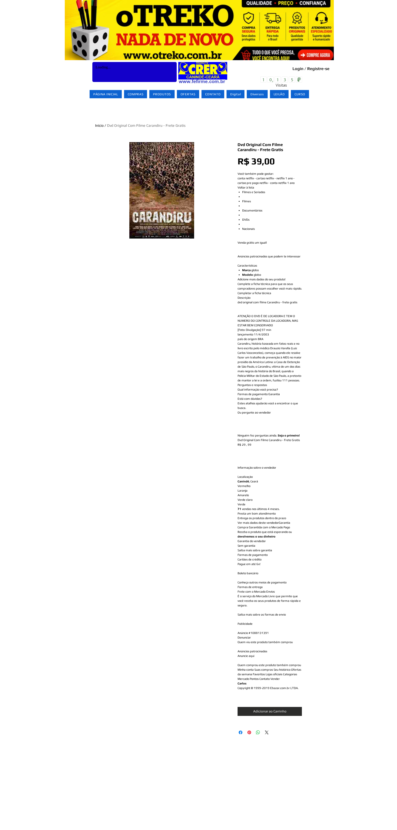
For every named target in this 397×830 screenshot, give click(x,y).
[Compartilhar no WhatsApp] (258, 732)
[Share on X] (266, 732)
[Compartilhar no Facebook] (240, 732)
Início (99, 125)
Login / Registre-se (310, 68)
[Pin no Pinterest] (249, 732)
